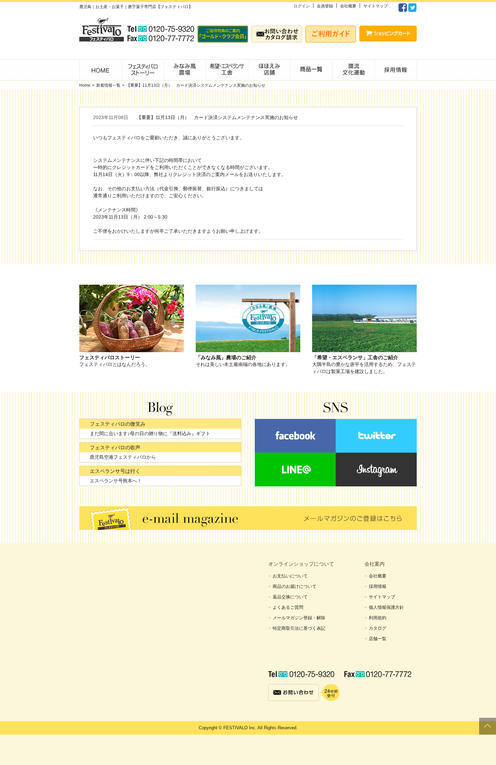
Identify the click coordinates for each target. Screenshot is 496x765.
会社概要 (348, 6)
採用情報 (377, 586)
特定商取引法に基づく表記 (299, 628)
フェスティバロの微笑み (117, 424)
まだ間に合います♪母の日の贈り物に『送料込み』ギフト (150, 433)
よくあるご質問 (288, 607)
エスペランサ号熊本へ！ (116, 480)
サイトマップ (375, 6)
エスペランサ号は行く (115, 471)
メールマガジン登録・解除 (299, 617)
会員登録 (325, 6)
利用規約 (377, 617)
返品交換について (290, 596)
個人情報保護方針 (386, 607)
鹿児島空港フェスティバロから (123, 457)
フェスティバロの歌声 (115, 447)
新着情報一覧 (108, 85)
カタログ (377, 628)
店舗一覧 (377, 638)
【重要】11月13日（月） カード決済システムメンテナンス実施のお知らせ (195, 85)
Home (84, 85)
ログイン (302, 6)
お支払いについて (290, 575)
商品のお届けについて (294, 586)
